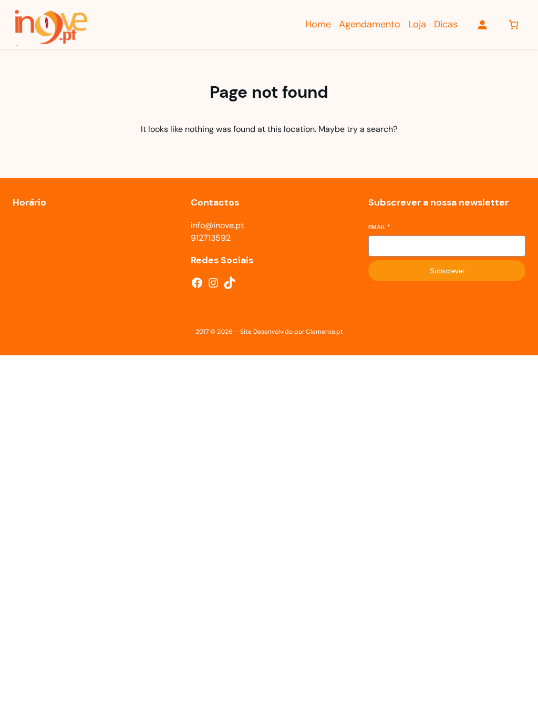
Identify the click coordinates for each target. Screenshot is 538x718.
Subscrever (447, 271)
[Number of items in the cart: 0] (513, 24)
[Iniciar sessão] (482, 24)
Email (379, 227)
